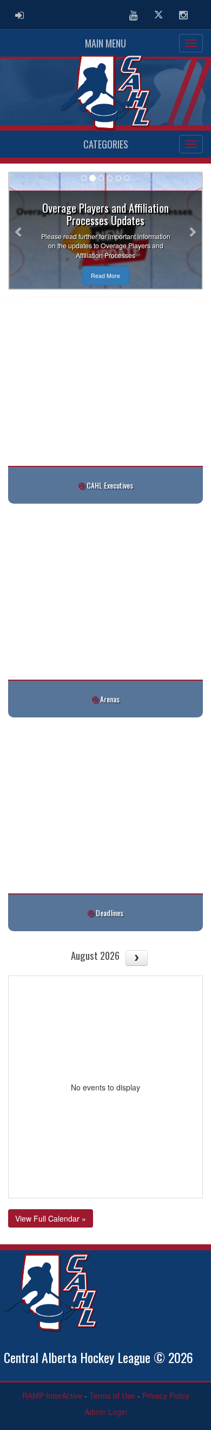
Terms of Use (112, 1395)
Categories (105, 144)
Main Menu (105, 43)
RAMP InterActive (52, 1395)
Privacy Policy (165, 1395)
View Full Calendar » (50, 1218)
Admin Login (105, 1411)
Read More (105, 276)
